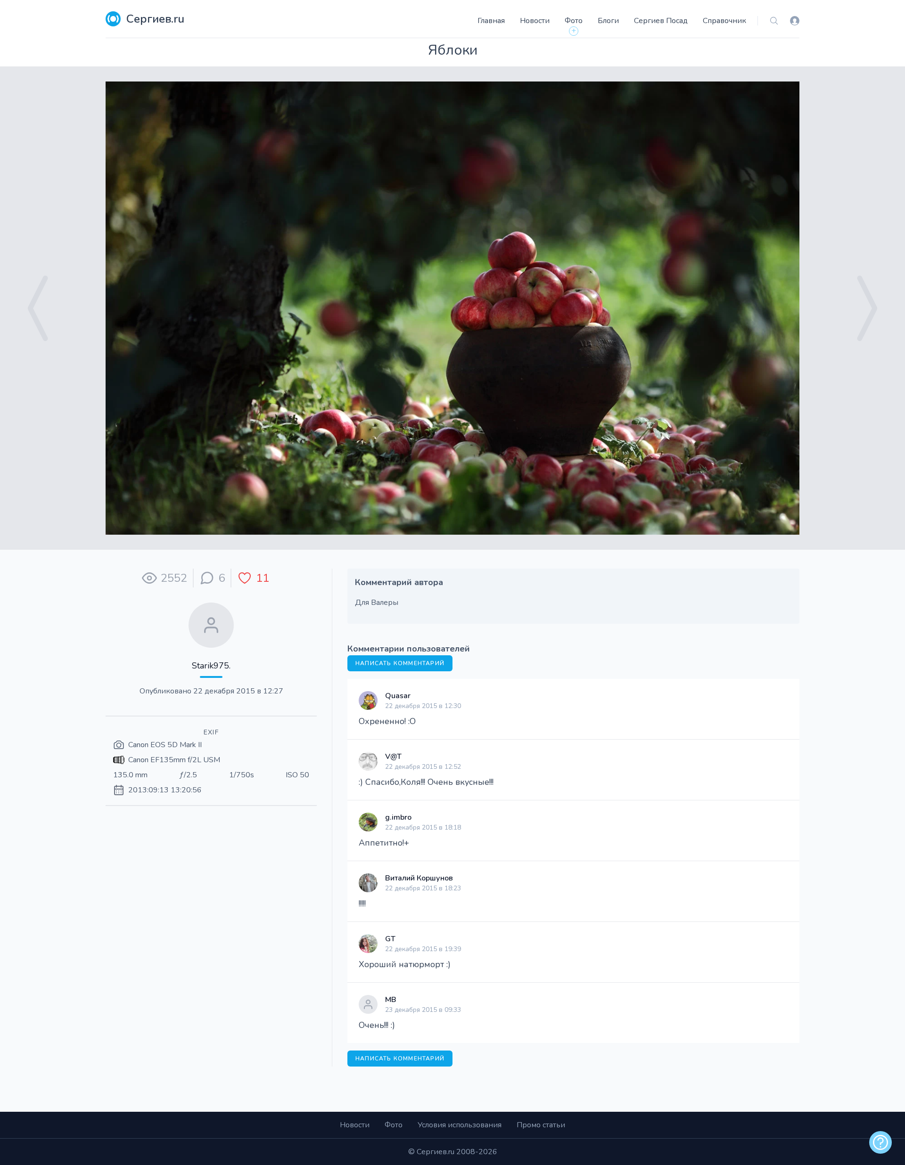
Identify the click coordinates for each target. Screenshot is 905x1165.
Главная (491, 21)
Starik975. (211, 665)
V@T (393, 756)
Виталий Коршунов (419, 878)
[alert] (880, 1142)
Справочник (724, 21)
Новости (535, 21)
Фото (574, 21)
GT (390, 939)
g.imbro (398, 817)
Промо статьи (541, 1125)
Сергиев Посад (661, 21)
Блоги (608, 21)
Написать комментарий (399, 663)
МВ (390, 999)
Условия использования (460, 1125)
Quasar (398, 696)
